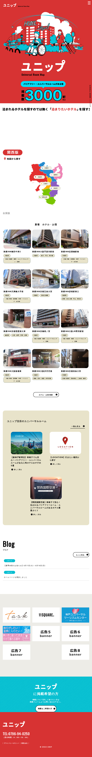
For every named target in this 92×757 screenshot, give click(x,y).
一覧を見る (75, 426)
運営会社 (24, 743)
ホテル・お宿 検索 (46, 395)
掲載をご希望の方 (45, 709)
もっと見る (80, 555)
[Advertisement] (46, 128)
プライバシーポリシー (12, 743)
